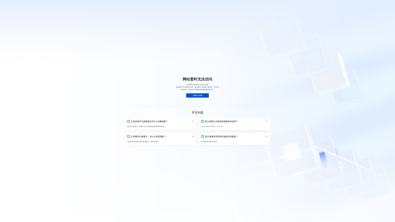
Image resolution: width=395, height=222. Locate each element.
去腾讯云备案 (197, 95)
